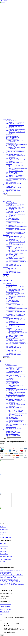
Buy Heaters (3, 527)
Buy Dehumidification (5, 537)
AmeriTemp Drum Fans (6, 573)
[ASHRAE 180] (6, 506)
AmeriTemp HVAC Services (7, 576)
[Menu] (0, 360)
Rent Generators (4, 546)
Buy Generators (4, 529)
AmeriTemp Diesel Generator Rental (9, 579)
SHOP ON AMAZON (5, 609)
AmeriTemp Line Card (5, 572)
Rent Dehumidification (5, 559)
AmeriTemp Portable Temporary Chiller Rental (11, 575)
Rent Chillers (3, 548)
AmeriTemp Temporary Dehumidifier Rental (11, 582)
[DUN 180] (8, 487)
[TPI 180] (7, 473)
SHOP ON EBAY (4, 612)
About (1, 614)
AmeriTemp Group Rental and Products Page (11, 570)
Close (2, 635)
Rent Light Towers (4, 561)
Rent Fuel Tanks (4, 554)
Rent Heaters (3, 543)
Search (5, 194)
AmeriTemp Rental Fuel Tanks (7, 583)
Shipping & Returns (5, 606)
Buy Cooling (3, 532)
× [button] (0, 199)
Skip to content (3, 0)
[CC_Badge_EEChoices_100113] (7, 521)
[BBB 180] (11, 492)
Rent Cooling (3, 551)
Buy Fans (2, 534)
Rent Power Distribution (6, 556)
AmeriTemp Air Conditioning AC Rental (10, 577)
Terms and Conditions (5, 604)
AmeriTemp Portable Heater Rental (9, 580)
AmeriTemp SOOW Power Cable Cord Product (12, 584)
